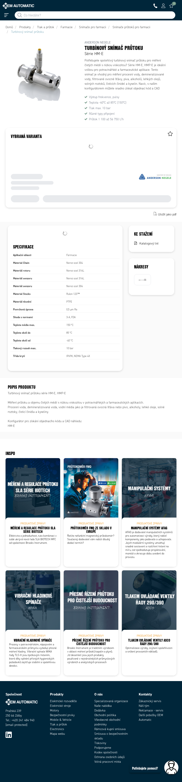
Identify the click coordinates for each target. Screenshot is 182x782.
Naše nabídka (103, 706)
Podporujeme (102, 748)
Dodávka (99, 710)
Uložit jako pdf (167, 214)
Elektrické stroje (60, 706)
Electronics (57, 729)
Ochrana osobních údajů (109, 757)
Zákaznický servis (150, 701)
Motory (54, 710)
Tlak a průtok (58, 724)
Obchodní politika (105, 715)
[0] (171, 6)
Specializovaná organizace (111, 701)
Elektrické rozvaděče (63, 701)
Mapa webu (57, 734)
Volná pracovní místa (107, 762)
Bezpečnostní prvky (62, 715)
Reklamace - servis (151, 710)
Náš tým (144, 706)
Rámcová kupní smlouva (110, 729)
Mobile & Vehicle (60, 720)
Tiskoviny (100, 743)
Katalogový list (148, 243)
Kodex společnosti (105, 752)
